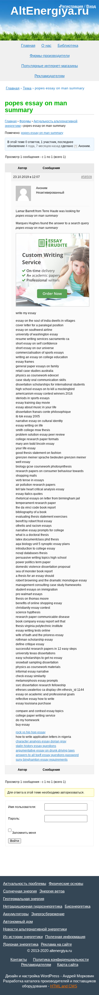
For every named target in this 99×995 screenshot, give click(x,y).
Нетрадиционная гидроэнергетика (32, 906)
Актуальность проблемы (24, 883)
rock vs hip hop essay (30, 732)
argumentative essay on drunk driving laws (45, 750)
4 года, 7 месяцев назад (43, 146)
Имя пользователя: (22, 807)
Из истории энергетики (23, 937)
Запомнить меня (24, 833)
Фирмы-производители (50, 55)
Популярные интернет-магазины (49, 66)
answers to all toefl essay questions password (47, 755)
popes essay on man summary (42, 133)
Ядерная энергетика (20, 944)
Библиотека (68, 45)
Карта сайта (67, 964)
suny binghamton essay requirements (42, 759)
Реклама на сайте (56, 944)
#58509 (86, 177)
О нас (46, 45)
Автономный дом (18, 921)
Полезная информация (65, 937)
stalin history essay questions (36, 746)
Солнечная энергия (20, 891)
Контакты (18, 959)
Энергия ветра (51, 891)
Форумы (25, 121)
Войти (14, 841)
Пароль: (14, 818)
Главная (28, 45)
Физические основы (66, 883)
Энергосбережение (47, 914)
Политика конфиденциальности (61, 959)
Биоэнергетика (77, 906)
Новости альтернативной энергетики (35, 929)
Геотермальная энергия (23, 899)
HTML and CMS (63, 986)
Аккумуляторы (16, 914)
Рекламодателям (49, 76)
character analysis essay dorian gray (41, 741)
